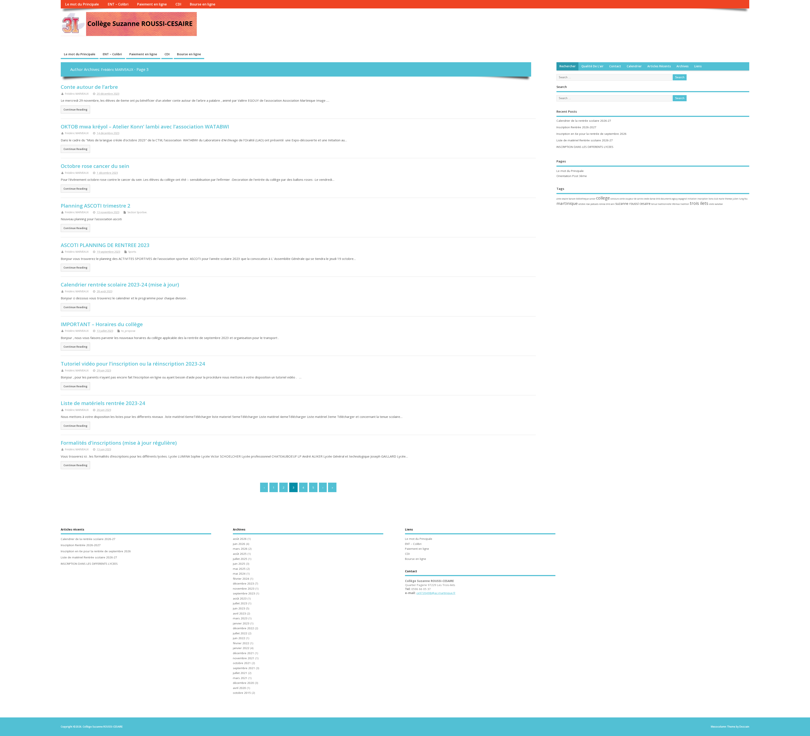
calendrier (634, 66)
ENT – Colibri (118, 4)
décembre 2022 (243, 628)
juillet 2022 (240, 633)
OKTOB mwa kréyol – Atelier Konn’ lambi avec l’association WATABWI (145, 126)
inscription (702, 198)
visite (711, 204)
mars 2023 (240, 618)
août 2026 (240, 539)
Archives (682, 66)
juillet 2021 (240, 673)
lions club (713, 198)
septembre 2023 (244, 593)
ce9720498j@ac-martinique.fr (435, 593)
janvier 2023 (241, 623)
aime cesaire (562, 198)
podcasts (594, 204)
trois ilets (699, 203)
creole (646, 198)
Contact (615, 66)
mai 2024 (239, 573)
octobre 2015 (242, 693)
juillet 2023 (240, 603)
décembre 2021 (243, 653)
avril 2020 (239, 688)
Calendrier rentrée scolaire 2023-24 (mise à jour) (120, 284)
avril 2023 (239, 613)
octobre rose (584, 204)
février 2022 (241, 643)
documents (666, 198)
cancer (592, 198)
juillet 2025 (240, 559)
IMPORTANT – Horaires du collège (102, 324)
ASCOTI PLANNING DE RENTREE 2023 (105, 245)
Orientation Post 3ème (571, 176)
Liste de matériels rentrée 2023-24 (103, 403)
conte (622, 198)
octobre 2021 (242, 663)
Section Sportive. (137, 212)
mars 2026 (240, 549)
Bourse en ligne (202, 4)
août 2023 (240, 598)
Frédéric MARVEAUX (117, 69)
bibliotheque (582, 198)
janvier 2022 (241, 648)
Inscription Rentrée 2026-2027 (576, 127)
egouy (675, 198)
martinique (567, 203)
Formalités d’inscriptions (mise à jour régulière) (119, 442)
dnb (658, 198)
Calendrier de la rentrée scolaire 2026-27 (583, 121)
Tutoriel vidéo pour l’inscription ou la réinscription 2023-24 (133, 363)
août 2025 (240, 554)
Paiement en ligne (152, 4)
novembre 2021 (243, 658)
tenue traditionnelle (661, 204)
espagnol (682, 198)
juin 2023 (239, 608)
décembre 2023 (243, 583)
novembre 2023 (243, 588)
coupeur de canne (634, 198)
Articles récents (659, 66)
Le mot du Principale (82, 4)
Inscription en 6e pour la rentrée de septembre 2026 (591, 134)
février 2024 (241, 579)
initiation (692, 198)
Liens (698, 66)
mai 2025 (239, 569)
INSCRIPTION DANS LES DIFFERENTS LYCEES (584, 147)
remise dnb (604, 204)
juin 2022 (239, 638)
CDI (178, 4)
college (603, 198)
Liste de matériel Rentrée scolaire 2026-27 (584, 140)
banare (572, 198)
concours (614, 198)
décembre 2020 (243, 683)
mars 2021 (240, 678)
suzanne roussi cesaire (633, 203)
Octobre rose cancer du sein (95, 165)
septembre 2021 (244, 668)
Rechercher (567, 66)
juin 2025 (239, 564)
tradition (684, 204)
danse (652, 198)
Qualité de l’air (592, 66)
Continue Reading (75, 109)
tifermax (676, 204)
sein (613, 204)
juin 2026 (239, 544)
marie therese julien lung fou (733, 198)
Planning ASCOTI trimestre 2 (95, 205)
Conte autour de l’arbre (89, 86)
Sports (132, 252)
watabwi (719, 204)
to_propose (128, 331)
